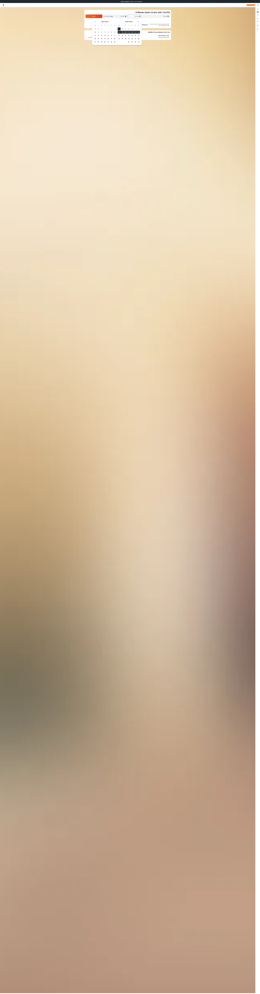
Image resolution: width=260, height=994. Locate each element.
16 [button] (128, 35)
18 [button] (122, 35)
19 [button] (119, 35)
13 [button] (138, 35)
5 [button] (111, 32)
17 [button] (125, 35)
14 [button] (135, 35)
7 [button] (135, 32)
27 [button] (138, 42)
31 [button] (95, 42)
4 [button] (122, 29)
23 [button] (128, 38)
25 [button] (122, 38)
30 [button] (129, 42)
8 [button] (101, 32)
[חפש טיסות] (257, 9)
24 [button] (125, 38)
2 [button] (98, 29)
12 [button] (119, 32)
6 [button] (138, 32)
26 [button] (119, 38)
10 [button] (125, 32)
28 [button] (135, 42)
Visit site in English (125, 1)
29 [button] (132, 42)
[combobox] (154, 16)
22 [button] (132, 38)
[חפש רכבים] (257, 15)
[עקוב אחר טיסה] (257, 21)
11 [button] (122, 32)
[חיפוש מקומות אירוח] (257, 12)
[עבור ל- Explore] (257, 18)
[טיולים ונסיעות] (257, 25)
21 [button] (135, 38)
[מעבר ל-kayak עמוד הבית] (251, 5)
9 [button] (98, 32)
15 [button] (132, 35)
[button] (1, 1)
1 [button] (101, 29)
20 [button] (138, 38)
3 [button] (125, 29)
